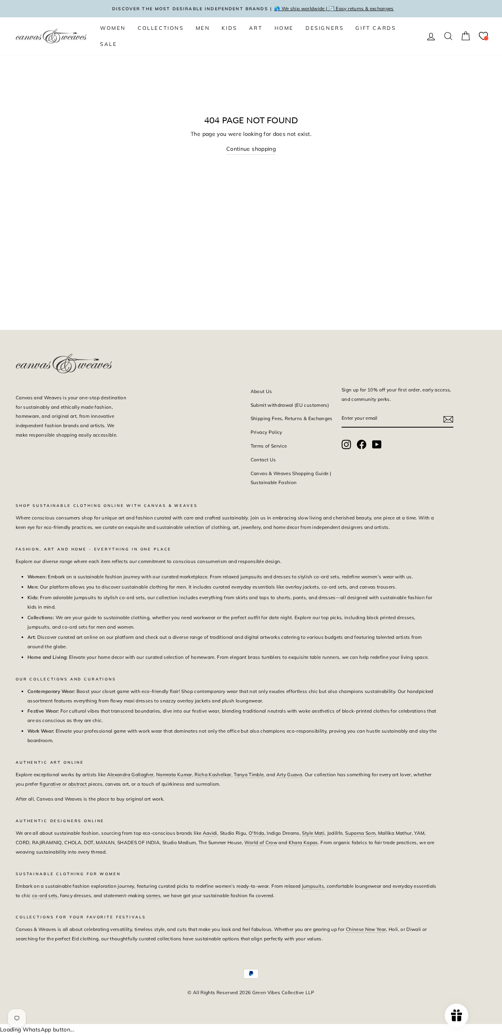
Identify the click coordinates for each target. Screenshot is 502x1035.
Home (284, 28)
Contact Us (263, 460)
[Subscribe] (448, 418)
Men (203, 28)
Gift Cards (375, 28)
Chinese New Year (366, 929)
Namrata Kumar (174, 774)
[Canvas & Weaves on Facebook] (361, 444)
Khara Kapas (303, 842)
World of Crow (260, 842)
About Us (261, 391)
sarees (153, 895)
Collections (161, 28)
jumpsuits (313, 886)
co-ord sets (45, 895)
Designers (325, 28)
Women (113, 28)
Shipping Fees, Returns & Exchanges (292, 418)
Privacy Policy (266, 432)
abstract (78, 784)
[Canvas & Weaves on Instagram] (346, 444)
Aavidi (210, 833)
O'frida (256, 833)
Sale (108, 44)
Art (256, 28)
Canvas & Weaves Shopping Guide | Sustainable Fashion (291, 478)
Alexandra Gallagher (130, 774)
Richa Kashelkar (213, 774)
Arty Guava (289, 774)
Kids (229, 28)
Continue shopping (251, 148)
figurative (50, 784)
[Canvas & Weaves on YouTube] (377, 444)
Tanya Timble (249, 774)
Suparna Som (360, 833)
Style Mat (312, 833)
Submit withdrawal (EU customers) (290, 405)
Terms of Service (269, 446)
